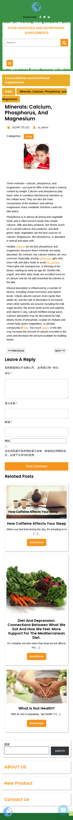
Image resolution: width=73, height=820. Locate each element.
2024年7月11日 (20, 127)
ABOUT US (15, 767)
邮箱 (8, 421)
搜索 (7, 744)
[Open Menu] (10, 63)
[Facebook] (40, 17)
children (20, 246)
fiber (26, 327)
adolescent (45, 258)
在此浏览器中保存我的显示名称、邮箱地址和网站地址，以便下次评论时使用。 (35, 452)
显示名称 (11, 403)
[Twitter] (44, 17)
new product (18, 783)
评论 (8, 373)
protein (46, 327)
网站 (7, 440)
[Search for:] (32, 42)
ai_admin (42, 127)
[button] (71, 814)
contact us (16, 799)
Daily (8, 91)
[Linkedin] (49, 17)
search (60, 751)
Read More (35, 541)
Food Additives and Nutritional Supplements (27, 80)
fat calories (53, 262)
